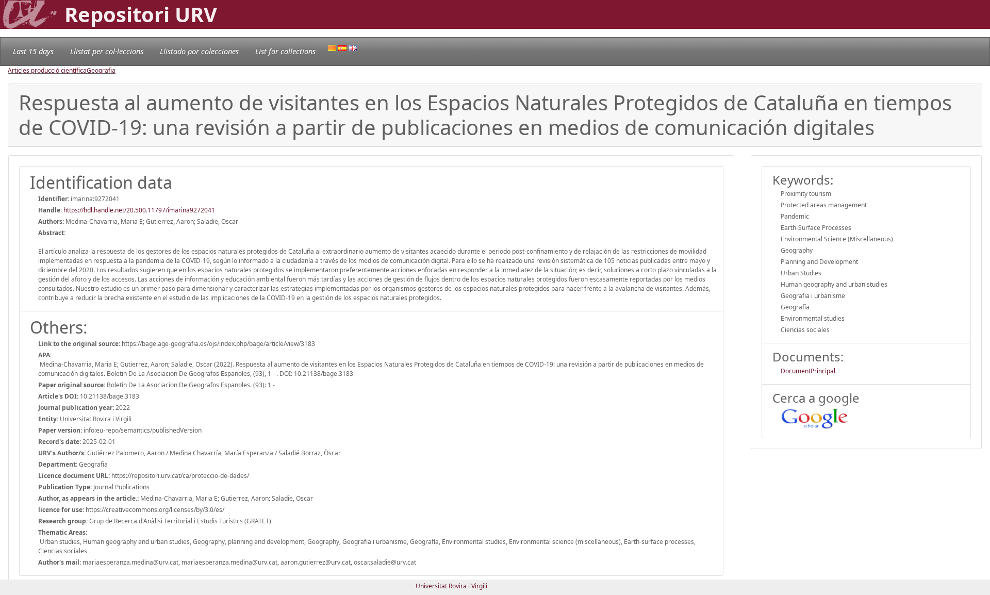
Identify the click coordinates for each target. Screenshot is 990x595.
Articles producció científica (47, 70)
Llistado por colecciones (199, 51)
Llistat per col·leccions (106, 51)
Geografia (101, 70)
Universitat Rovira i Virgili (451, 586)
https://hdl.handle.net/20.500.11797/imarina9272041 (139, 210)
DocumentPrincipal (808, 371)
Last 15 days (33, 51)
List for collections (285, 51)
